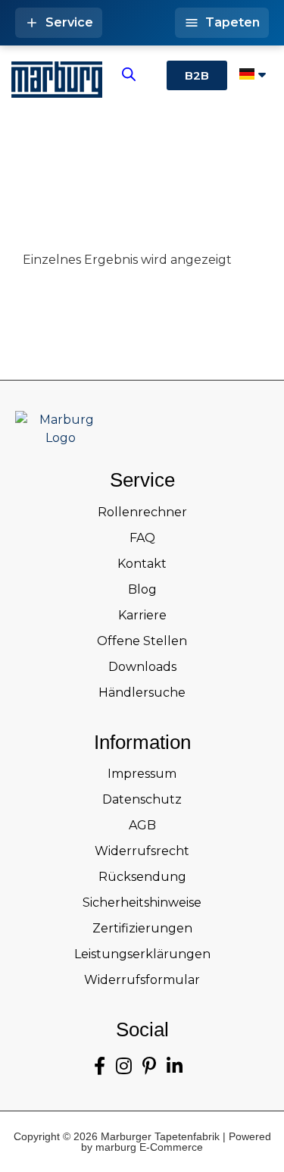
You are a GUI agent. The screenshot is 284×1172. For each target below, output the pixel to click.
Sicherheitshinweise (142, 902)
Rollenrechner (142, 512)
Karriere (142, 615)
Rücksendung (142, 877)
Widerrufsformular (142, 980)
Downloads (142, 667)
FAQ (142, 538)
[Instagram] (124, 1066)
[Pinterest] (149, 1066)
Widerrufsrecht (142, 851)
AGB (142, 825)
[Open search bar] (128, 74)
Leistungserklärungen (142, 954)
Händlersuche (142, 692)
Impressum (142, 773)
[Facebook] (99, 1066)
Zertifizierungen (142, 928)
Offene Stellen (142, 641)
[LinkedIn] (175, 1066)
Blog (142, 589)
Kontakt (142, 563)
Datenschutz (142, 799)
